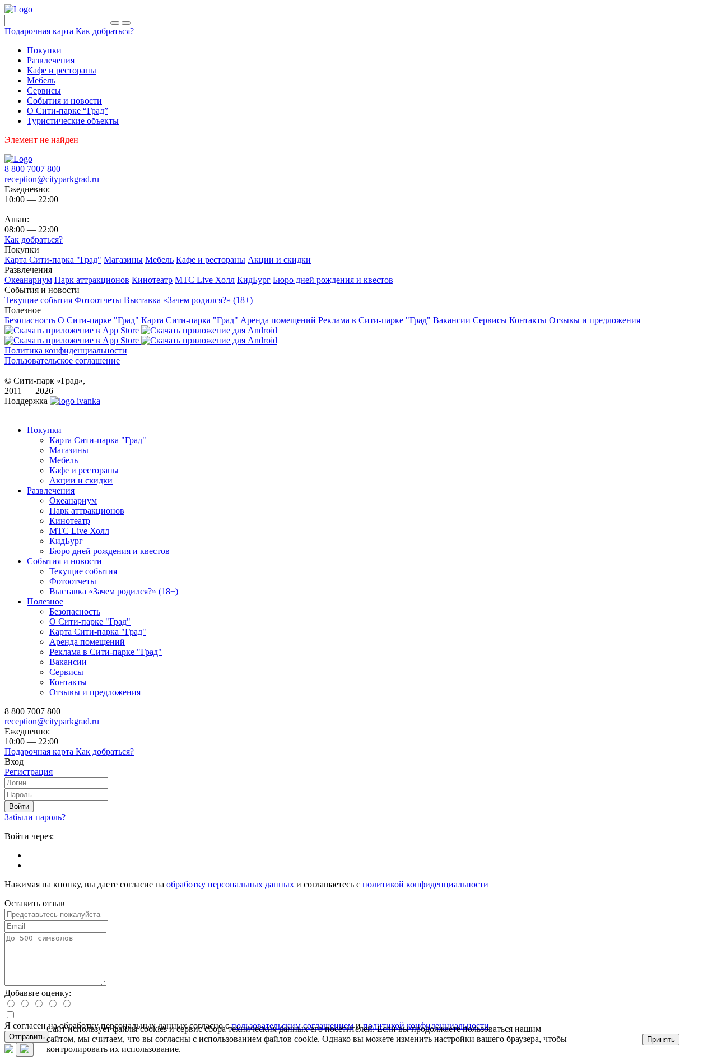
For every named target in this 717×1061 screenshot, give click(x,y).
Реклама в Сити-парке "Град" (105, 652)
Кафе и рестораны (84, 470)
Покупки (44, 430)
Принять (661, 1039)
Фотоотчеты (72, 581)
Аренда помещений (87, 641)
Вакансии (68, 662)
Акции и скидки (81, 480)
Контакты (68, 682)
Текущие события (83, 571)
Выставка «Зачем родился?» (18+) (113, 591)
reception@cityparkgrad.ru (51, 179)
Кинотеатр (69, 520)
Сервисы (66, 672)
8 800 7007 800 (32, 169)
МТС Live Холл (79, 531)
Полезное (45, 601)
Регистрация (28, 771)
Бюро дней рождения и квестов (109, 551)
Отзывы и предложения (95, 692)
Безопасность (74, 611)
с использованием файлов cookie (255, 1039)
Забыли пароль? (35, 817)
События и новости (64, 561)
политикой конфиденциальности (425, 884)
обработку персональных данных (230, 884)
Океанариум (73, 500)
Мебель (63, 460)
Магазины (69, 450)
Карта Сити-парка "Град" (97, 440)
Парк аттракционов (86, 510)
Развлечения (51, 490)
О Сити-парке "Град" (90, 621)
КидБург (66, 541)
